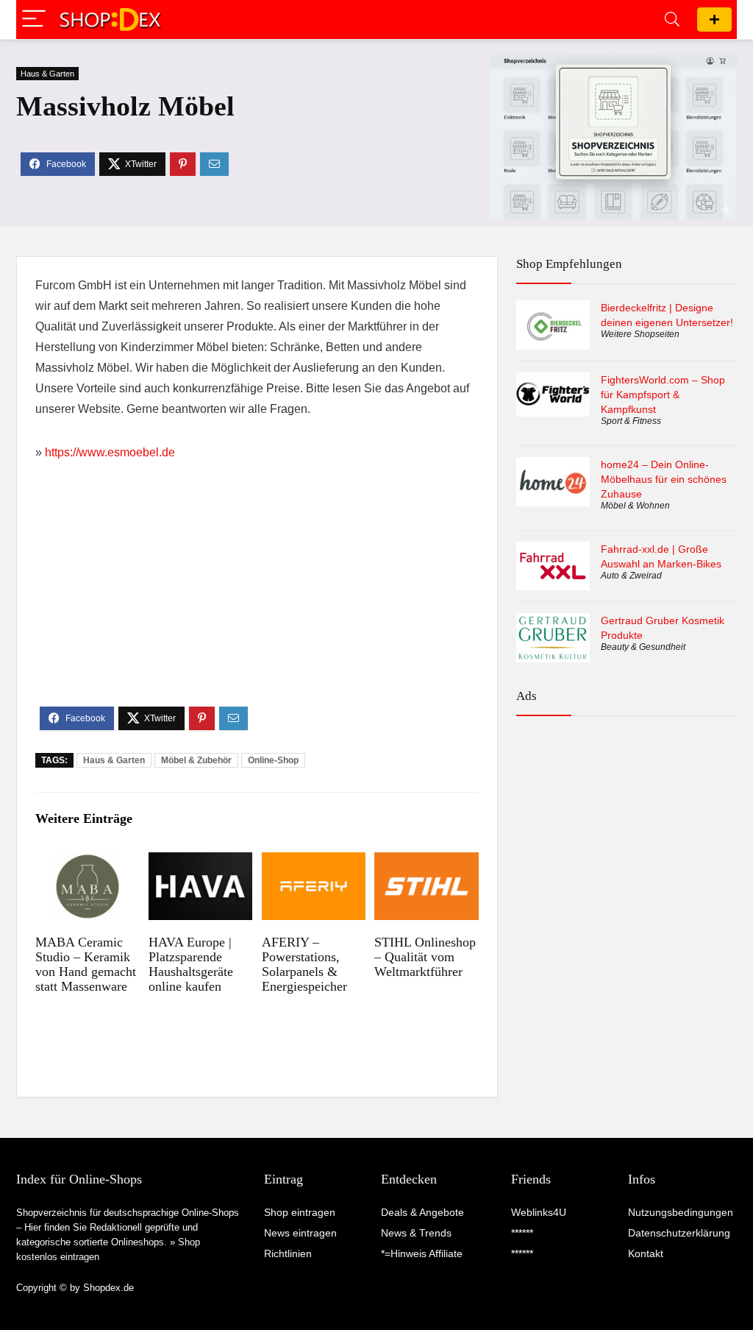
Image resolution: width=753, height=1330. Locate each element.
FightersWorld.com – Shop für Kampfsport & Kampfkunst (663, 394)
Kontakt (645, 1253)
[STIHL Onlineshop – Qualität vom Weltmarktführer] (426, 862)
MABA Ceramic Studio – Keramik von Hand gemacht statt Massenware (85, 964)
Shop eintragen (714, 19)
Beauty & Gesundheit (643, 647)
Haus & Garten (47, 73)
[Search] (672, 19)
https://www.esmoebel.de (110, 452)
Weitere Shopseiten (640, 334)
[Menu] (33, 19)
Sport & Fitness (631, 421)
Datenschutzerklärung (679, 1233)
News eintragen (300, 1233)
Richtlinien (288, 1253)
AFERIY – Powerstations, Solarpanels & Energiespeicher (304, 964)
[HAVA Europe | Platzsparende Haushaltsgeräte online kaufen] (200, 862)
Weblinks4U (538, 1212)
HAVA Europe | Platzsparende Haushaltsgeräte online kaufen (191, 964)
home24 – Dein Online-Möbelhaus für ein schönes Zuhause (664, 479)
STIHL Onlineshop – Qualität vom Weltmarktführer (425, 957)
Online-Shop (273, 760)
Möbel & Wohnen (635, 505)
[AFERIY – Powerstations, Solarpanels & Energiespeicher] (313, 862)
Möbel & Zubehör (196, 760)
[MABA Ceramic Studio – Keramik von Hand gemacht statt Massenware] (87, 862)
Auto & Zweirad (631, 575)
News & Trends (416, 1233)
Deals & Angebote (422, 1212)
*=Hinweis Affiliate (422, 1253)
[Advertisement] (257, 596)
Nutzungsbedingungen (680, 1212)
